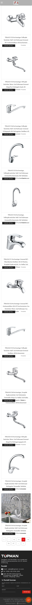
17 (13, 543)
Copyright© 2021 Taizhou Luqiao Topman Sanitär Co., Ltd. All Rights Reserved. (16, 600)
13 (18, 539)
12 (14, 539)
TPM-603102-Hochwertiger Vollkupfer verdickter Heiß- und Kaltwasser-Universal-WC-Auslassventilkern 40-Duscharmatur (16, 40)
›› (23, 543)
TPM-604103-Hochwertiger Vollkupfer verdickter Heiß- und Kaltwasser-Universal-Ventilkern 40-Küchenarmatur (16, 350)
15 (28, 539)
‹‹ (3, 539)
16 (8, 543)
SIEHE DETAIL (8, 45)
